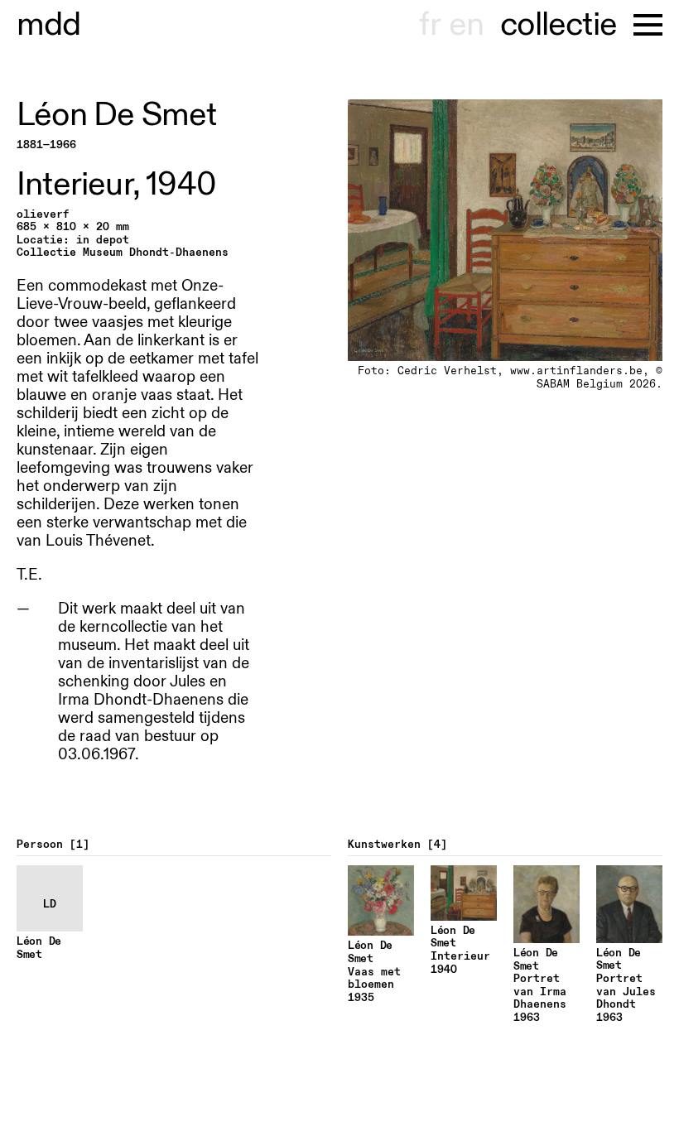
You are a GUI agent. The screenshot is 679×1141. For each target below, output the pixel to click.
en (466, 24)
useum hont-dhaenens (49, 24)
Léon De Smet (116, 115)
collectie (558, 24)
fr (429, 24)
